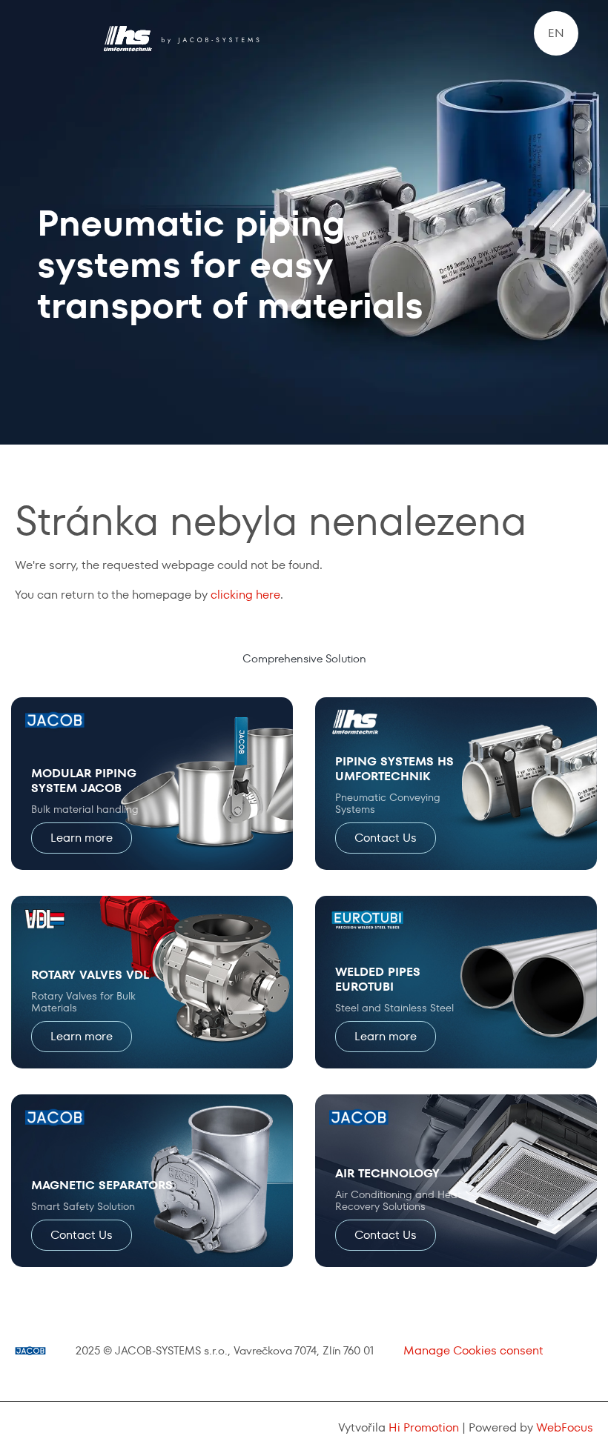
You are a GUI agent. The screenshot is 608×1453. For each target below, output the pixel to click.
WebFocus (564, 1427)
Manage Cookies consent (473, 1350)
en (556, 32)
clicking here (245, 594)
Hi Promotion (424, 1427)
